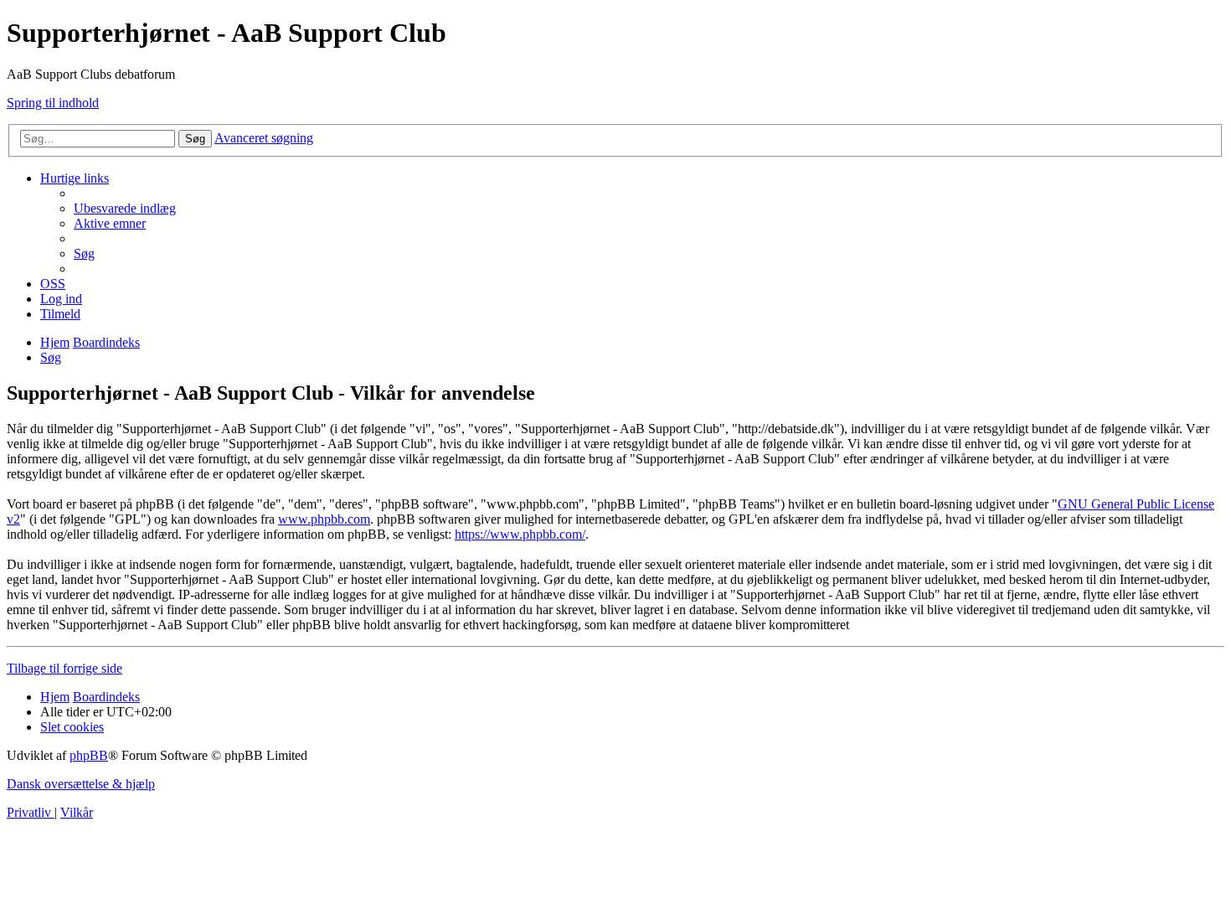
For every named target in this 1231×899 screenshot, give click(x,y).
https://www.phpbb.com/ (520, 534)
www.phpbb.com (324, 519)
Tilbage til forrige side (64, 668)
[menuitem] (125, 208)
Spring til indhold (53, 103)
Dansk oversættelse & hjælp (81, 784)
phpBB (89, 755)
